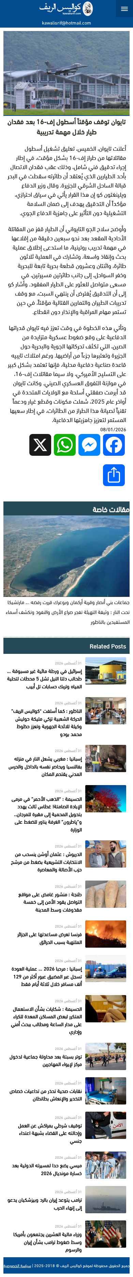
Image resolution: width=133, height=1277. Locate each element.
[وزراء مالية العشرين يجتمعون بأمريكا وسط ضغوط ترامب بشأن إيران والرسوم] (66, 1237)
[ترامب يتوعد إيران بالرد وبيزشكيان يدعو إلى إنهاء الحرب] (66, 1200)
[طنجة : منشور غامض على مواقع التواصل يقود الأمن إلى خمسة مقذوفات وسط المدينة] (66, 897)
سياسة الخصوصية (17, 1265)
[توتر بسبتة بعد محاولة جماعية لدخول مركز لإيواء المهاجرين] (66, 1056)
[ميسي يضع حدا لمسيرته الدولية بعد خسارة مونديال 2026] (66, 1165)
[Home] (67, 8)
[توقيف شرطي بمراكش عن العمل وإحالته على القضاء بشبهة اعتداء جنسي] (66, 1128)
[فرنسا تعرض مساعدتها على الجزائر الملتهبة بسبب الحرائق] (66, 934)
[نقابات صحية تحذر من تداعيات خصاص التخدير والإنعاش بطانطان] (66, 1091)
